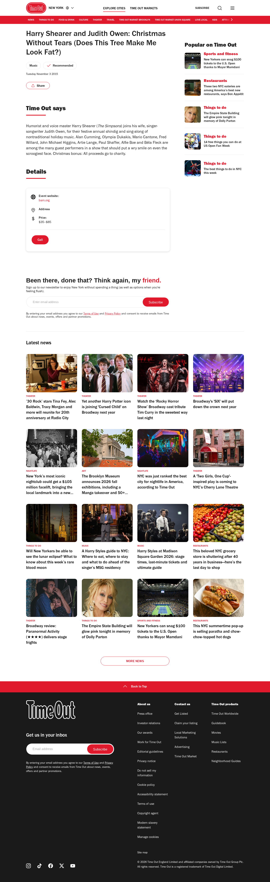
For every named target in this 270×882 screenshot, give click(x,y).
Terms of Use (91, 314)
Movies (216, 733)
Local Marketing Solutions (185, 735)
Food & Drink (66, 20)
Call (40, 240)
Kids (214, 20)
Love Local (201, 20)
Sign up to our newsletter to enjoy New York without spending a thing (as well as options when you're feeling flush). (93, 289)
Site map (142, 853)
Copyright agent (147, 813)
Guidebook (218, 723)
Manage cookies (148, 837)
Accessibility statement (152, 794)
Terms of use (145, 804)
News (31, 20)
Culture (83, 20)
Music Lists (218, 742)
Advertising (182, 747)
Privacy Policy (113, 314)
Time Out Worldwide (224, 714)
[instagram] (28, 865)
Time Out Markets (144, 8)
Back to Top (139, 686)
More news (135, 661)
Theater (97, 20)
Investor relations (148, 723)
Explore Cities (114, 8)
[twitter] (61, 865)
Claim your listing (186, 723)
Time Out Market (186, 756)
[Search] (219, 8)
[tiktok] (39, 865)
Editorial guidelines (150, 752)
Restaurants (219, 752)
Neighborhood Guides (226, 761)
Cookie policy (146, 785)
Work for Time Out (149, 742)
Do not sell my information (146, 773)
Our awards (144, 733)
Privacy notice (146, 761)
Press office (144, 714)
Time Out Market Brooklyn (134, 20)
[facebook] (50, 865)
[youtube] (72, 865)
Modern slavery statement (147, 825)
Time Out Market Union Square (172, 20)
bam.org (44, 200)
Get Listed (181, 714)
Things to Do (46, 20)
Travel (110, 20)
